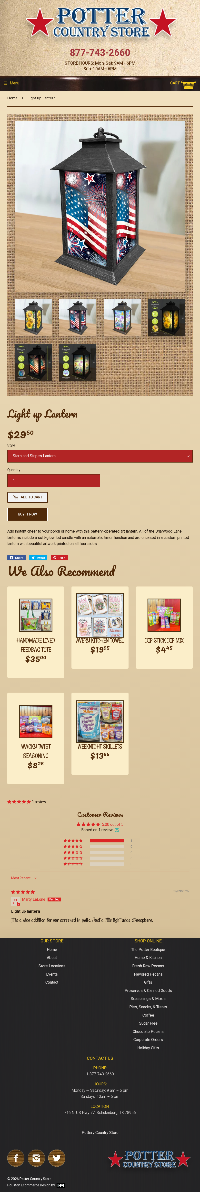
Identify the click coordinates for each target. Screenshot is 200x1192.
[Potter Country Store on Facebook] (15, 1165)
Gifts (148, 982)
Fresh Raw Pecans (148, 966)
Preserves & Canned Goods (148, 991)
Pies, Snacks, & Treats (148, 1007)
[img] (23, 892)
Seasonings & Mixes (148, 999)
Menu (14, 83)
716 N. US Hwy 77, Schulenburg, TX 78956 (100, 1113)
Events (52, 974)
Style (11, 445)
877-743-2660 (100, 53)
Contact (51, 982)
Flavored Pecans (148, 974)
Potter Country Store (35, 1179)
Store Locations (52, 966)
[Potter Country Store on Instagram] (36, 1165)
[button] (19, 802)
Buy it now (27, 514)
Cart (175, 83)
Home (12, 98)
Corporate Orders (148, 1040)
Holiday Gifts (148, 1048)
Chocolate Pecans (148, 1032)
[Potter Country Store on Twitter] (56, 1165)
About (52, 958)
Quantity (13, 470)
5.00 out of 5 (112, 825)
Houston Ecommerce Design (28, 1185)
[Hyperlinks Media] (60, 1185)
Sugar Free (148, 1023)
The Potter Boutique (148, 950)
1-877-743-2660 (100, 1074)
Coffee (148, 1015)
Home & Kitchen (148, 958)
